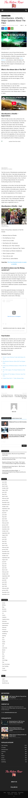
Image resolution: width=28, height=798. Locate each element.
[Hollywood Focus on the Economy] (4, 423)
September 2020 (6, 576)
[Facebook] (2, 28)
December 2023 (5, 502)
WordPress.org (5, 683)
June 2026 (4, 482)
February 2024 (5, 498)
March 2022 (5, 545)
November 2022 (5, 529)
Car (3, 613)
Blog (3, 607)
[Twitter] (5, 28)
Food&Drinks (5, 631)
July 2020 (4, 580)
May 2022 (4, 541)
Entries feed (5, 681)
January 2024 (5, 500)
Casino (3, 615)
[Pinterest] (9, 28)
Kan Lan (4, 25)
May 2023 (4, 516)
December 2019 (5, 592)
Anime (3, 603)
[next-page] (4, 441)
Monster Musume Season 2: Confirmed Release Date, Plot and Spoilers (16, 729)
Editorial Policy (14, 792)
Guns (3, 639)
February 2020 (5, 588)
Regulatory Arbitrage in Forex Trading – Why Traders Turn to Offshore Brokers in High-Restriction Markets (13, 463)
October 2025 (5, 488)
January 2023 (5, 525)
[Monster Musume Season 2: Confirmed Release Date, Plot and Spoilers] (4, 729)
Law (3, 645)
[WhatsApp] (12, 28)
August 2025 (5, 490)
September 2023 (6, 508)
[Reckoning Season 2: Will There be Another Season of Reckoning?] (4, 723)
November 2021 (5, 553)
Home (2, 13)
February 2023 (5, 523)
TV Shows (4, 670)
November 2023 (5, 504)
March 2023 (5, 520)
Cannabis (4, 611)
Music (3, 652)
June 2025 (4, 492)
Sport (3, 656)
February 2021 (5, 572)
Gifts (3, 637)
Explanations (5, 625)
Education (4, 621)
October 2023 (5, 506)
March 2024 (5, 496)
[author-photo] (14, 409)
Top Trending (5, 666)
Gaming (4, 635)
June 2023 (4, 514)
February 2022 (5, 547)
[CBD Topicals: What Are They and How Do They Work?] (4, 698)
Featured (4, 627)
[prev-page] (2, 441)
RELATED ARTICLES (6, 418)
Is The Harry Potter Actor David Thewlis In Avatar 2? (7, 396)
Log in (3, 679)
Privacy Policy (20, 792)
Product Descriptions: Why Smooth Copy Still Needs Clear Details (13, 454)
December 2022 (5, 527)
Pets (3, 654)
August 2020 (5, 578)
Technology (4, 660)
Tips (3, 662)
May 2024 (4, 494)
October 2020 (5, 574)
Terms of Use (10, 794)
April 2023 (4, 518)
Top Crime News (6, 664)
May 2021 (4, 565)
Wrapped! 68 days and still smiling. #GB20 (14, 328)
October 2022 (5, 531)
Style (3, 658)
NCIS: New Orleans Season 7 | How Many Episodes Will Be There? (20, 397)
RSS (19, 794)
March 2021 (5, 570)
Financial (4, 629)
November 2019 (5, 594)
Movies (13, 13)
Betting (3, 605)
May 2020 (4, 584)
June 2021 (4, 563)
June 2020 (4, 582)
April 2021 (4, 567)
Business (4, 609)
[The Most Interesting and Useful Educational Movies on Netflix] (4, 436)
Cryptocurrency (5, 619)
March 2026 (5, 486)
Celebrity (4, 617)
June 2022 (4, 539)
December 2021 (5, 551)
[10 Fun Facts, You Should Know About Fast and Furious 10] (4, 430)
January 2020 (5, 590)
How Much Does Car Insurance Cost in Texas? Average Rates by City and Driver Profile (14, 458)
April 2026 (4, 484)
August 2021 (5, 559)
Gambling (4, 633)
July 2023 (4, 512)
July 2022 (4, 537)
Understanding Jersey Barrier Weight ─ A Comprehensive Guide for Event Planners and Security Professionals (14, 472)
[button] (2, 10)
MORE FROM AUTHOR (17, 418)
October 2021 (5, 555)
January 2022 (5, 549)
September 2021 (6, 557)
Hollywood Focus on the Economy (18, 422)
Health (3, 641)
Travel (3, 668)
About (5, 792)
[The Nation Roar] (14, 4)
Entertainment (7, 13)
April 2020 (4, 586)
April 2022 (4, 543)
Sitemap (15, 794)
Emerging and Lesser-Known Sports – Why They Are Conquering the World (13, 467)
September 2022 (6, 533)
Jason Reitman (16, 330)
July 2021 (4, 561)
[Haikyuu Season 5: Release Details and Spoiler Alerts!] (4, 736)
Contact (8, 792)
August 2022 (5, 535)
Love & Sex (4, 648)
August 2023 (5, 510)
